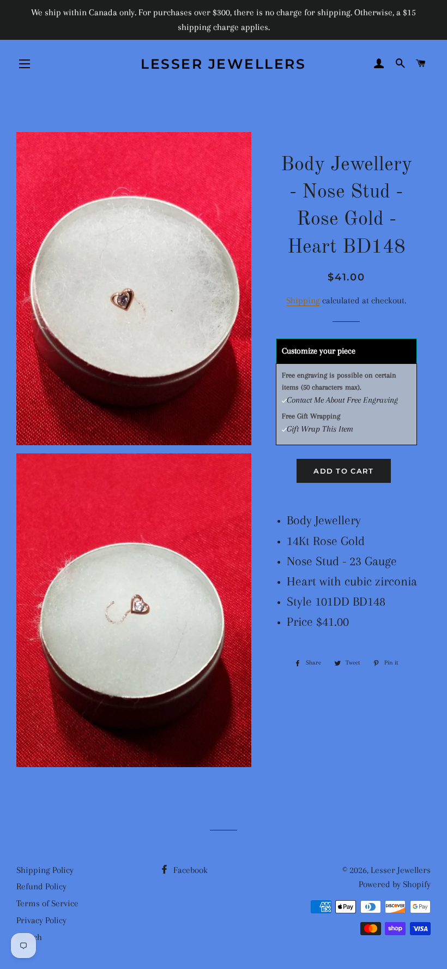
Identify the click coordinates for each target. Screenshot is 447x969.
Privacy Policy (41, 920)
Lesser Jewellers (223, 64)
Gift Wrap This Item (320, 429)
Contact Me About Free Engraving (342, 400)
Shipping (303, 300)
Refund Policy (41, 886)
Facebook (189, 870)
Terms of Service (47, 903)
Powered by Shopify (395, 884)
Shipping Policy (45, 870)
